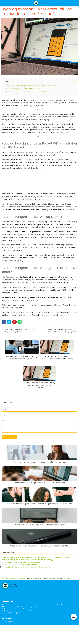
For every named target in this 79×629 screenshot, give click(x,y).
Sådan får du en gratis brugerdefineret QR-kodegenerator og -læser (18, 331)
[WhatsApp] (19, 322)
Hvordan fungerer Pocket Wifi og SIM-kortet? (24, 89)
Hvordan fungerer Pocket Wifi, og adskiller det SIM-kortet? (29, 92)
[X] (9, 322)
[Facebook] (4, 322)
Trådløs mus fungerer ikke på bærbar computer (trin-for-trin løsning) (27, 560)
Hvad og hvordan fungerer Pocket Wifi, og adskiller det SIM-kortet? (32, 86)
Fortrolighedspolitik (8, 621)
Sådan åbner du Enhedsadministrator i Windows (20, 564)
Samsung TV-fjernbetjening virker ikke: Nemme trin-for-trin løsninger (27, 567)
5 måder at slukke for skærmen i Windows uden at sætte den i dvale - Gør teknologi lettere (35, 557)
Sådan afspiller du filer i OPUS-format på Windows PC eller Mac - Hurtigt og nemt (61, 331)
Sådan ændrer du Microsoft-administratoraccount (21, 562)
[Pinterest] (14, 322)
